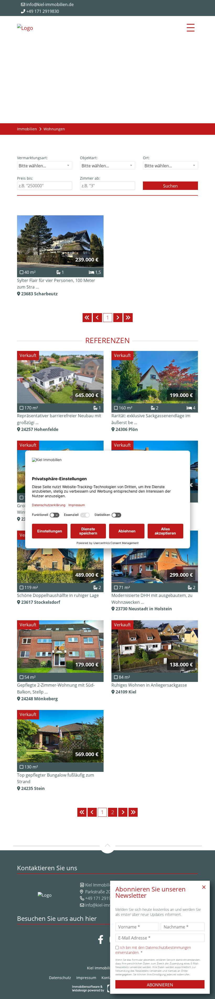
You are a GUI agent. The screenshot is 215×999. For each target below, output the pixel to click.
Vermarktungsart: (32, 157)
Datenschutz (60, 977)
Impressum (86, 977)
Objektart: (89, 157)
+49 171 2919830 (42, 11)
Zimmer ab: (90, 178)
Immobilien (27, 128)
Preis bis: (25, 178)
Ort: (146, 157)
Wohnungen (54, 128)
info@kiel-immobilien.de (49, 4)
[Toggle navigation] (190, 28)
